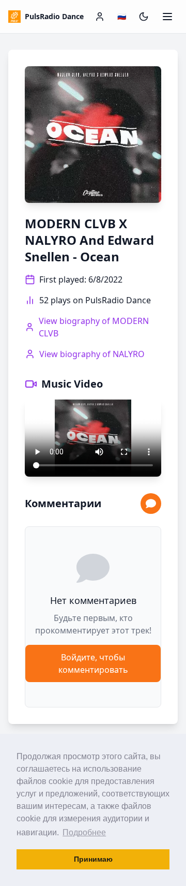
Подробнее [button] (84, 832)
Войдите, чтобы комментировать (93, 663)
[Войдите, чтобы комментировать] (151, 503)
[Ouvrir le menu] (167, 16)
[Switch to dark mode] (143, 16)
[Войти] (99, 16)
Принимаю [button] (93, 859)
